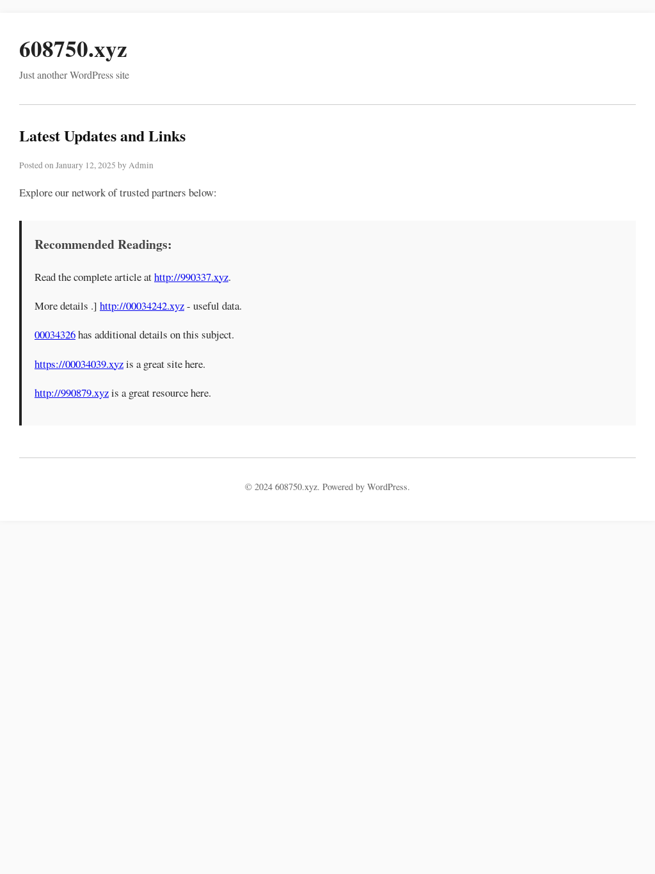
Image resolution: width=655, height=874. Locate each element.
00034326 (55, 334)
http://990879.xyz (72, 392)
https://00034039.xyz (79, 363)
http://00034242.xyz (142, 305)
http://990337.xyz (191, 276)
